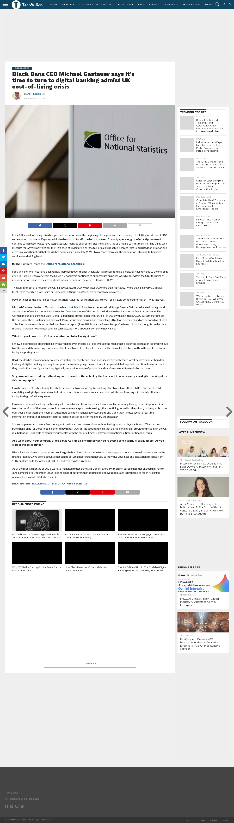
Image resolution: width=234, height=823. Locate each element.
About (190, 820)
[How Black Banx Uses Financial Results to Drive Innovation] (90, 557)
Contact (202, 820)
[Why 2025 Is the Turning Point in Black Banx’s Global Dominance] (37, 557)
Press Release (191, 4)
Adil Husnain (34, 93)
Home (54, 4)
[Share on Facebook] (40, 224)
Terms (225, 820)
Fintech (67, 4)
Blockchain (103, 4)
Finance (154, 4)
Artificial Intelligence (130, 4)
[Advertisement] (117, 35)
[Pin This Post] (90, 224)
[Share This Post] (65, 224)
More (208, 4)
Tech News (84, 4)
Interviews (171, 4)
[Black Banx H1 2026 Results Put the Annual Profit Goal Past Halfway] (90, 524)
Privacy (214, 820)
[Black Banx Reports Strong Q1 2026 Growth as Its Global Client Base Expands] (143, 524)
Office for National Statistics (67, 483)
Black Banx (39, 483)
